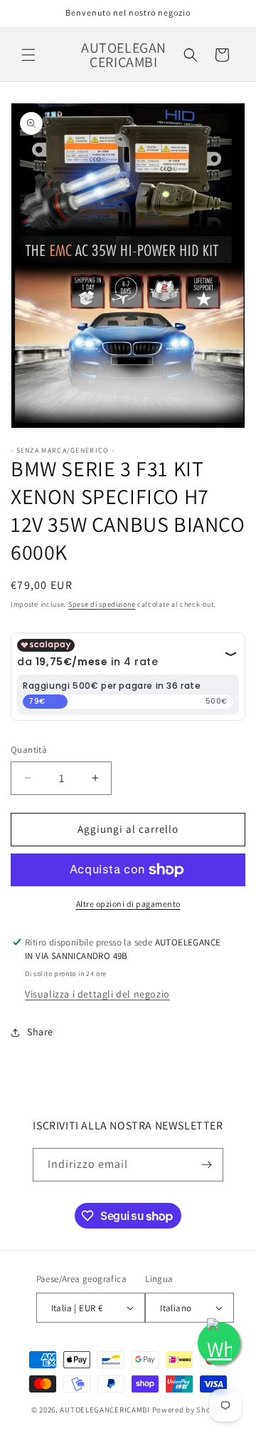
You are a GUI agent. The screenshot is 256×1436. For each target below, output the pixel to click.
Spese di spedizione (101, 604)
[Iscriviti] (207, 1164)
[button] (28, 55)
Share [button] (40, 1031)
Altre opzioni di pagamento (128, 903)
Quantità (29, 750)
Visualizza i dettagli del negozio (97, 994)
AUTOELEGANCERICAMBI (104, 1410)
